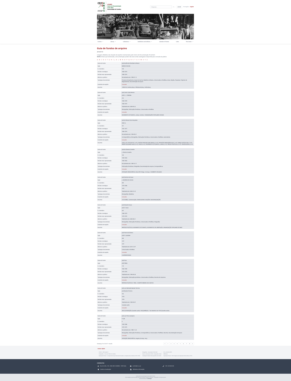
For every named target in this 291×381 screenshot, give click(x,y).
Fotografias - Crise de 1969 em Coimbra (107, 354)
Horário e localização (105, 369)
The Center (189, 41)
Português (186, 6)
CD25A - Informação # (103, 352)
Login (179, 7)
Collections (126, 41)
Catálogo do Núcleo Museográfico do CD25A (151, 355)
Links (177, 41)
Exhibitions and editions (144, 41)
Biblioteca (166, 354)
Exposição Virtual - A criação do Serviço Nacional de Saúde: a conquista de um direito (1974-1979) (119, 355)
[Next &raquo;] (192, 343)
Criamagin (149, 378)
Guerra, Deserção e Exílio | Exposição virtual (151, 354)
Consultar (124, 84)
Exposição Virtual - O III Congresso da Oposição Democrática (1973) (178, 355)
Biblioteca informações (138, 369)
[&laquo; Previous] (164, 343)
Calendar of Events (164, 41)
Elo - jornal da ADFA (168, 352)
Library (112, 41)
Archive (100, 41)
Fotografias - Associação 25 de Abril (149, 352)
